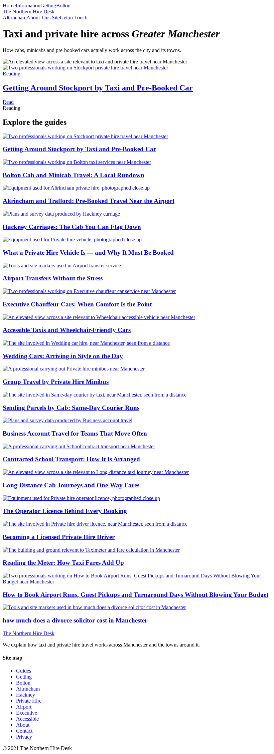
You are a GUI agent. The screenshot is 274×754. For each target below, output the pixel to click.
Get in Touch (74, 17)
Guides (23, 671)
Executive (26, 713)
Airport (23, 707)
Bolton (63, 5)
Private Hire (28, 701)
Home (9, 5)
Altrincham (14, 17)
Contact (24, 731)
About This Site (43, 17)
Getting (48, 5)
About (22, 725)
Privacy (24, 737)
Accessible (27, 719)
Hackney (25, 695)
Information (28, 5)
